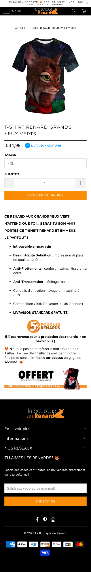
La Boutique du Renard (50, 533)
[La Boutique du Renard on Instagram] (53, 520)
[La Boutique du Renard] (45, 11)
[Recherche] (75, 11)
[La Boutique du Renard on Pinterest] (45, 520)
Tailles (10, 154)
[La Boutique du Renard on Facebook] (37, 520)
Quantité (12, 174)
